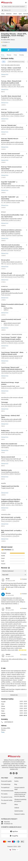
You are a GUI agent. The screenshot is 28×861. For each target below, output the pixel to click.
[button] (14, 50)
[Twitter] (14, 773)
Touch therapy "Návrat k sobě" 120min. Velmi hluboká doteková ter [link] (11, 369)
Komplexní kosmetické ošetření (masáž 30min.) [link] (10, 290)
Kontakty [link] (21, 55)
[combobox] (14, 10)
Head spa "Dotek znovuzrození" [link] (10, 154)
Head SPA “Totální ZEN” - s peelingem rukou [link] (12, 183)
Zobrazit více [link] (4, 75)
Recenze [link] (9, 55)
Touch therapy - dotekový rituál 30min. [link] (10, 417)
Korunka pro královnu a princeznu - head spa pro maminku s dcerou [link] (11, 231)
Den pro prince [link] (5, 260)
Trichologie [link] (4, 403)
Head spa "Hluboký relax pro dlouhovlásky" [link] (9, 140)
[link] (2, 14)
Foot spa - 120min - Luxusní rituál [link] (11, 68)
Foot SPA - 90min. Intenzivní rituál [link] (11, 96)
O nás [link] (15, 55)
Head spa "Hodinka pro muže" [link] (10, 112)
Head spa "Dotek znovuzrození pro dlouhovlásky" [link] (11, 168)
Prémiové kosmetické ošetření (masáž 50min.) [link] (12, 306)
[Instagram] (16, 773)
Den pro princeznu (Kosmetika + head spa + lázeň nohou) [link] (12, 216)
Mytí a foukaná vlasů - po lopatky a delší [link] (11, 532)
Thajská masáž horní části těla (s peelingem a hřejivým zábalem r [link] (10, 501)
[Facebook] (11, 773)
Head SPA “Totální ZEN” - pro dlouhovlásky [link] (9, 198)
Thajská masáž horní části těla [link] (10, 487)
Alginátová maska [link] (6, 471)
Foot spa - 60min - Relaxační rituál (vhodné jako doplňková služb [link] (11, 82)
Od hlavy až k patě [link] (6, 273)
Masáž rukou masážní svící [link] (8, 444)
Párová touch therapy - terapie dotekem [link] (10, 384)
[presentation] (26, 3)
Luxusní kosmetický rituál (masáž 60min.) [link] (11, 321)
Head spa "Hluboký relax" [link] (8, 125)
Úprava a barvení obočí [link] (8, 458)
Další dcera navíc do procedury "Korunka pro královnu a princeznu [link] (11, 246)
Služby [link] (2, 55)
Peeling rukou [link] (5, 431)
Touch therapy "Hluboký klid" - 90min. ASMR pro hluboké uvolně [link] (12, 354)
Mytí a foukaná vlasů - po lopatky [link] (10, 518)
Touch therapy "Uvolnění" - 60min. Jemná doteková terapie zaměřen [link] (11, 339)
